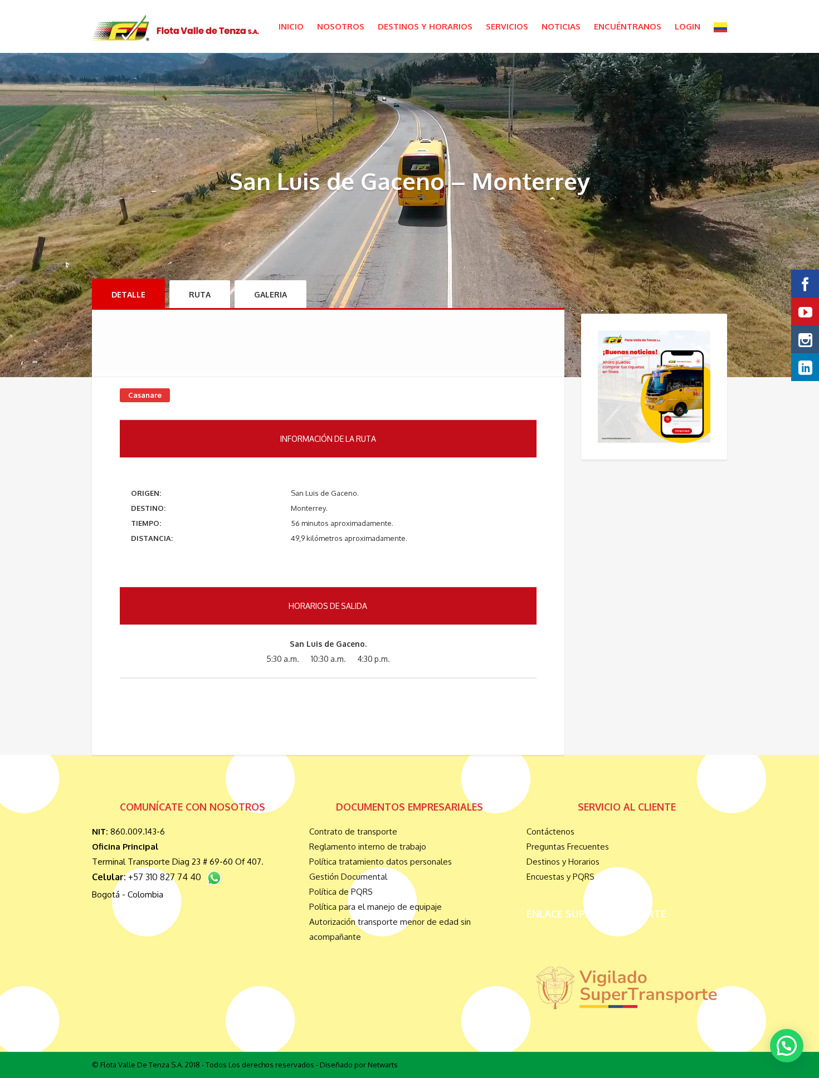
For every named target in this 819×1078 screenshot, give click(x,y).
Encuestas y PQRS (560, 876)
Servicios (507, 26)
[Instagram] (805, 339)
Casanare (145, 395)
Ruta (200, 294)
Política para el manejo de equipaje (375, 906)
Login (687, 26)
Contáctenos (550, 831)
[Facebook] (805, 283)
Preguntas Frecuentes (567, 846)
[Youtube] (805, 311)
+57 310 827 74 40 (167, 876)
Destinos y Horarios (425, 26)
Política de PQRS (341, 891)
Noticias (561, 26)
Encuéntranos (627, 26)
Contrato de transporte (353, 831)
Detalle (128, 294)
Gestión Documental (348, 876)
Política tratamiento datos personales (380, 861)
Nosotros (340, 26)
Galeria (270, 294)
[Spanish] (720, 26)
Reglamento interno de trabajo (367, 846)
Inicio (291, 26)
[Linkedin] (805, 367)
